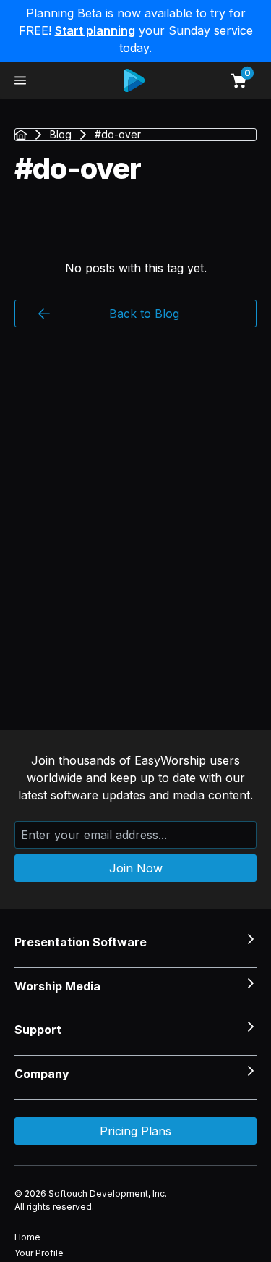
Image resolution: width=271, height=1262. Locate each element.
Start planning (95, 30)
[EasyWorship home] (128, 80)
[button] (20, 80)
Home (27, 1237)
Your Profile (39, 1253)
